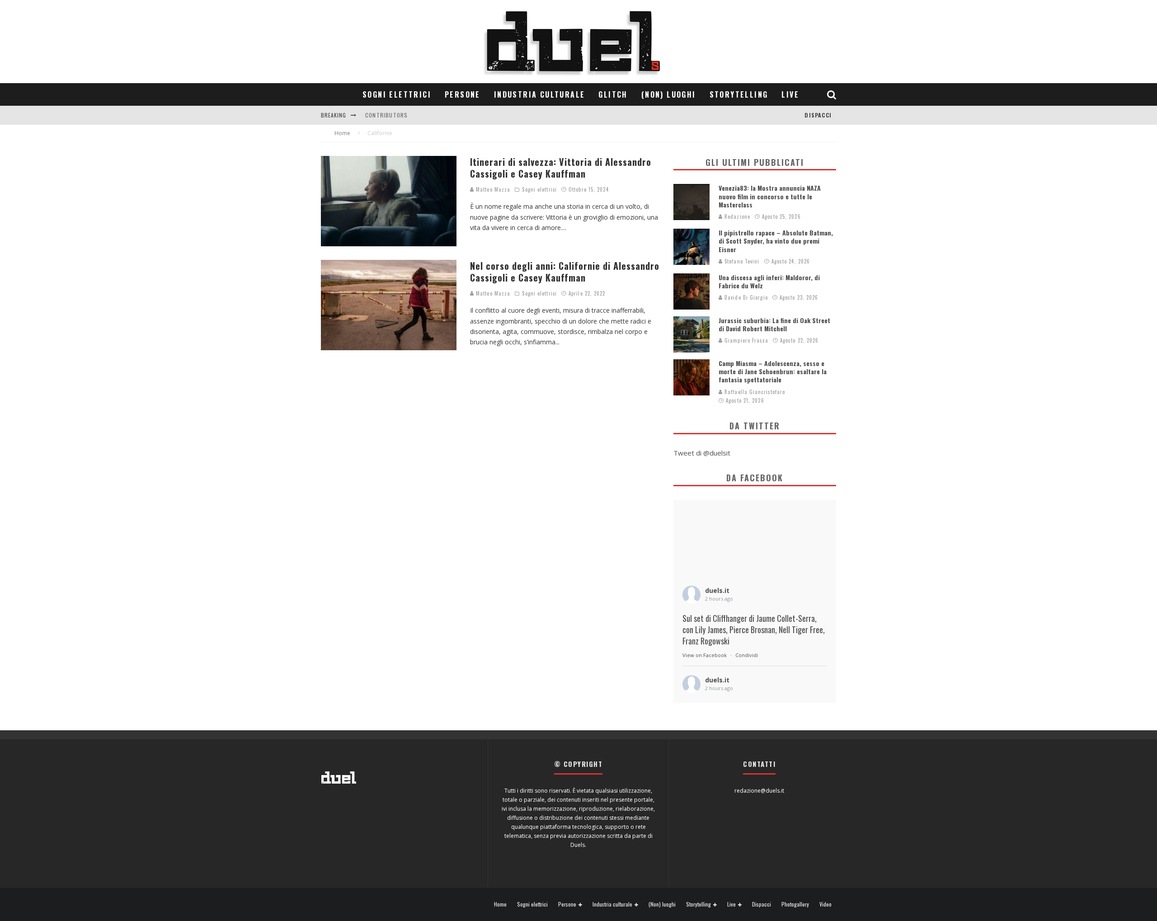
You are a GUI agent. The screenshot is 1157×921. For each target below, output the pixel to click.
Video (825, 904)
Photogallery (795, 904)
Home (500, 904)
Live (790, 94)
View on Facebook (704, 655)
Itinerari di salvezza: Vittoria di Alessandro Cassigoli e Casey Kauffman (560, 167)
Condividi (746, 655)
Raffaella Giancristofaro (754, 391)
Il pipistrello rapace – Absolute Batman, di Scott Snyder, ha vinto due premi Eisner (776, 241)
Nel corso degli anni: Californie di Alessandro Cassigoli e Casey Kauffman (564, 271)
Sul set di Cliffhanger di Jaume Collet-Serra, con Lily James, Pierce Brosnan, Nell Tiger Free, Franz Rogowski (753, 630)
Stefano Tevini (741, 261)
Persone (462, 94)
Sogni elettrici (396, 94)
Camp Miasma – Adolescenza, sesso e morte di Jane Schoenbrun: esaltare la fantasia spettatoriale (773, 371)
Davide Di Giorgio (745, 297)
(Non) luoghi (668, 94)
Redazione (736, 216)
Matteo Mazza (492, 189)
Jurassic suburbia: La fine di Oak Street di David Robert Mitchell (774, 324)
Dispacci (818, 115)
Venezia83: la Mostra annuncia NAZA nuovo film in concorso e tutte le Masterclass (770, 196)
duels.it (717, 590)
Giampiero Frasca (745, 340)
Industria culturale (539, 94)
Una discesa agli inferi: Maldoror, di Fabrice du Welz (769, 281)
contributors (386, 115)
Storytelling (739, 94)
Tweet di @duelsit (701, 452)
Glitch (612, 94)
